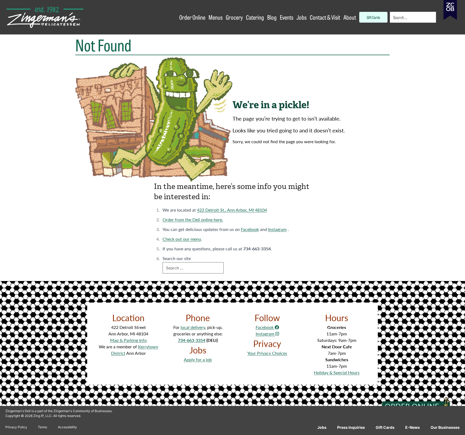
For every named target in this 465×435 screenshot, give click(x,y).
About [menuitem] (349, 17)
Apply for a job (198, 359)
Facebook (250, 229)
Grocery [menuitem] (234, 17)
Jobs (321, 427)
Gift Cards (385, 427)
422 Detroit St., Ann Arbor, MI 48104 (232, 210)
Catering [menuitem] (255, 17)
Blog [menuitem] (272, 17)
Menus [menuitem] (216, 17)
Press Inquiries (351, 427)
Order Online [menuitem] (192, 17)
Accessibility (67, 427)
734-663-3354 (191, 340)
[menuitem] (413, 17)
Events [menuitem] (286, 17)
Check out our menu (182, 239)
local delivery (193, 327)
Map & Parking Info (128, 340)
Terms (42, 427)
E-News (412, 427)
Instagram (277, 229)
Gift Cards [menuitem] (373, 17)
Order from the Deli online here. (193, 219)
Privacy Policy (16, 427)
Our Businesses (445, 427)
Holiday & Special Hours (337, 372)
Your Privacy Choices (267, 353)
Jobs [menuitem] (302, 17)
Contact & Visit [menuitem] (325, 17)
